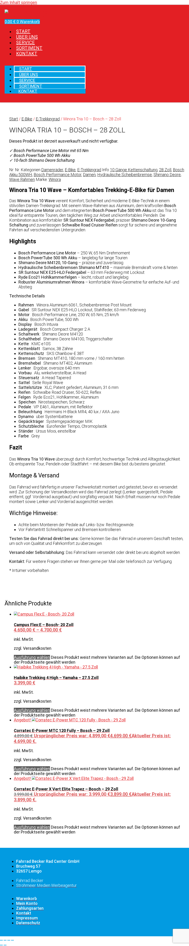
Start (13, 118)
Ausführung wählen (32, 657)
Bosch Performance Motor (57, 174)
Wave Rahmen (22, 179)
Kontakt (26, 53)
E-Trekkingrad (48, 118)
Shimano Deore (167, 174)
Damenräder (52, 169)
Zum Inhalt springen (18, 2)
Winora (55, 179)
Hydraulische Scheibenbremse (124, 174)
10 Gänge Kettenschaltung (133, 169)
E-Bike (26, 118)
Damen (89, 174)
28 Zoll (165, 169)
